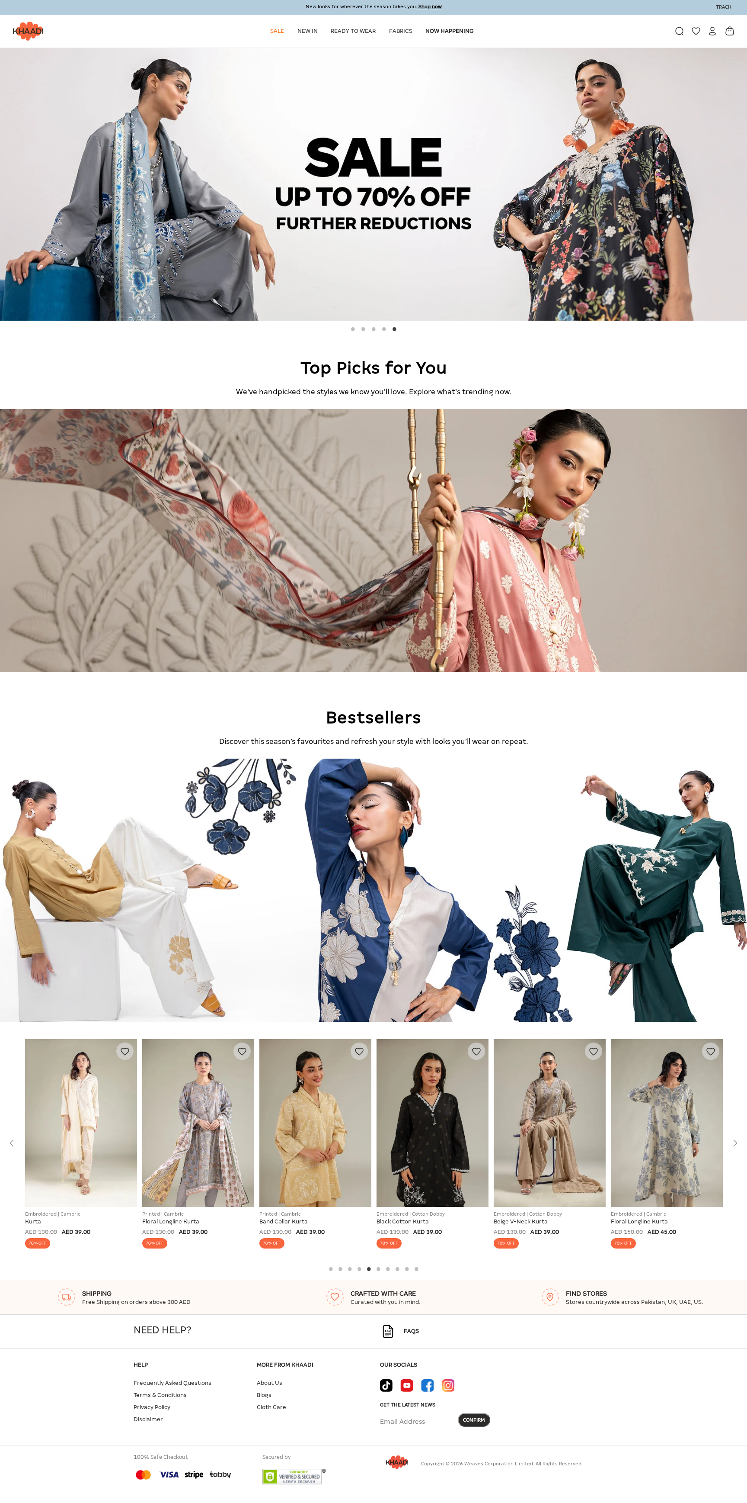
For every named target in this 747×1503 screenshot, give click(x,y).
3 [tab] (373, 329)
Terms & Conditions (160, 1395)
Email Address (402, 1421)
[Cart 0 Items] (730, 31)
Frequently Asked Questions (172, 1383)
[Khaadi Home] (26, 31)
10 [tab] (416, 1269)
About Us (269, 1383)
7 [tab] (387, 1269)
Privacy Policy (152, 1407)
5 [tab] (394, 329)
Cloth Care (271, 1407)
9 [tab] (406, 1269)
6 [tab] (378, 1269)
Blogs (264, 1395)
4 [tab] (384, 329)
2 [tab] (363, 329)
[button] (278, 31)
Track (723, 7)
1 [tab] (352, 329)
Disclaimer (148, 1419)
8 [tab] (397, 1269)
